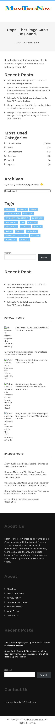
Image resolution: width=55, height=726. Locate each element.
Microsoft (11, 227)
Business (12, 156)
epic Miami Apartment (17, 218)
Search (7, 253)
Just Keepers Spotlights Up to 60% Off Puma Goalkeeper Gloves (26, 82)
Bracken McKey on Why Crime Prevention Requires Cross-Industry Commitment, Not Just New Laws (25, 474)
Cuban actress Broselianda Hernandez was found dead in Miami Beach (30, 386)
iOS (22, 222)
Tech (10, 147)
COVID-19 (28, 214)
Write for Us (13, 611)
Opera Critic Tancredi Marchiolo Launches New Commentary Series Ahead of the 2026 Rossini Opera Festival (29, 90)
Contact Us (12, 615)
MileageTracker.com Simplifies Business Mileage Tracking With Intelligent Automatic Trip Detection (28, 115)
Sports (11, 164)
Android (22, 209)
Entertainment (15, 152)
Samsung (32, 231)
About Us (11, 589)
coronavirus (13, 214)
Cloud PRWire (14, 143)
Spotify (35, 235)
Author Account (14, 606)
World (11, 160)
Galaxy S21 (11, 222)
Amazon (10, 209)
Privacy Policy (14, 598)
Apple (34, 209)
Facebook (37, 218)
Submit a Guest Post (17, 602)
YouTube (24, 240)
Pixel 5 (19, 231)
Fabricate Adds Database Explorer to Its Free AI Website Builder (27, 99)
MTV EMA (25, 227)
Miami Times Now (35, 719)
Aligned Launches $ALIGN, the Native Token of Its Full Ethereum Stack (29, 106)
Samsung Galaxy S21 (16, 235)
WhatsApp (11, 240)
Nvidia (9, 231)
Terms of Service (15, 593)
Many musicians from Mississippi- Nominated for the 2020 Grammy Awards (32, 416)
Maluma (32, 222)
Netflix (37, 227)
